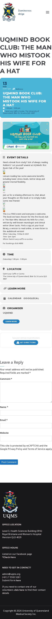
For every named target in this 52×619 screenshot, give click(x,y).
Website (4, 432)
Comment (6, 378)
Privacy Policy (15, 448)
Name (4, 407)
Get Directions (28, 342)
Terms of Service (36, 448)
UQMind (8, 313)
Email (3, 420)
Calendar (14, 298)
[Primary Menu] (47, 12)
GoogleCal (31, 298)
